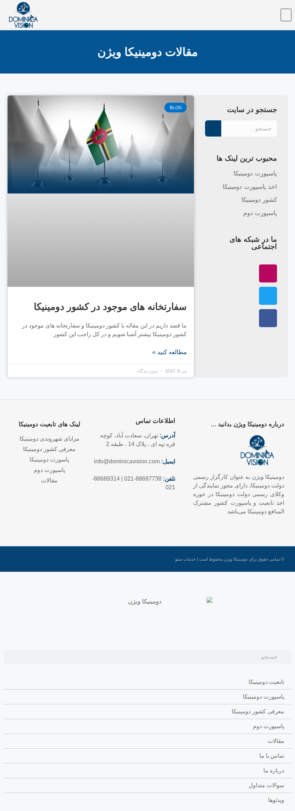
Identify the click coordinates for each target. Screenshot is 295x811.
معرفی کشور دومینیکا (258, 711)
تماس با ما (271, 756)
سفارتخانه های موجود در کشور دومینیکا (110, 306)
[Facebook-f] (55, 504)
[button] (286, 15)
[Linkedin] (68, 504)
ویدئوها (276, 800)
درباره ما (273, 770)
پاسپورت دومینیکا (263, 697)
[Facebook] (268, 318)
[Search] (213, 128)
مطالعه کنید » (169, 352)
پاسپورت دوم (268, 726)
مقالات (276, 741)
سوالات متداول (266, 785)
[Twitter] (268, 296)
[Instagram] (268, 273)
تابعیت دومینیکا (266, 682)
